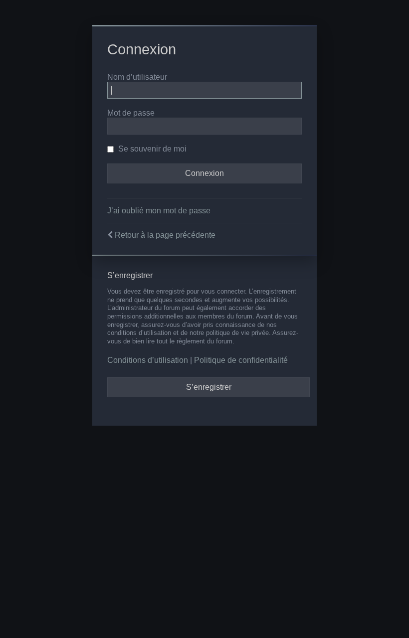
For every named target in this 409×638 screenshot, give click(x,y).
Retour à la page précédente (165, 235)
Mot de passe (131, 113)
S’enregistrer (208, 387)
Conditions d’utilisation (147, 360)
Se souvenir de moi (151, 149)
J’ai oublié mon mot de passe (158, 210)
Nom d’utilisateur (137, 77)
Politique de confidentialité (241, 360)
